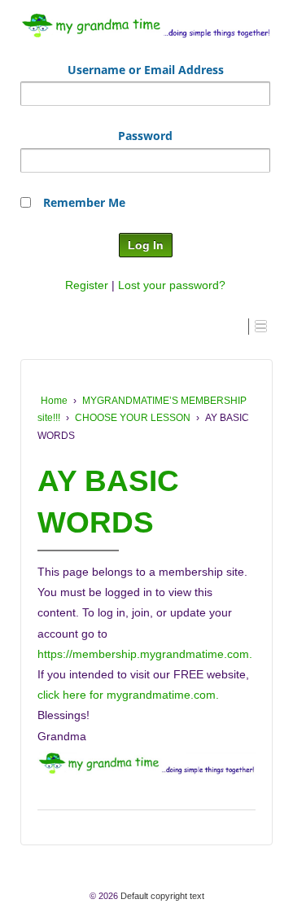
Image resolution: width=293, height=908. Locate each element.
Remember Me (84, 202)
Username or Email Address (146, 69)
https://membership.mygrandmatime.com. (144, 653)
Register (86, 285)
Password (145, 135)
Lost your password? (171, 285)
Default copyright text (161, 896)
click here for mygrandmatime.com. (128, 694)
